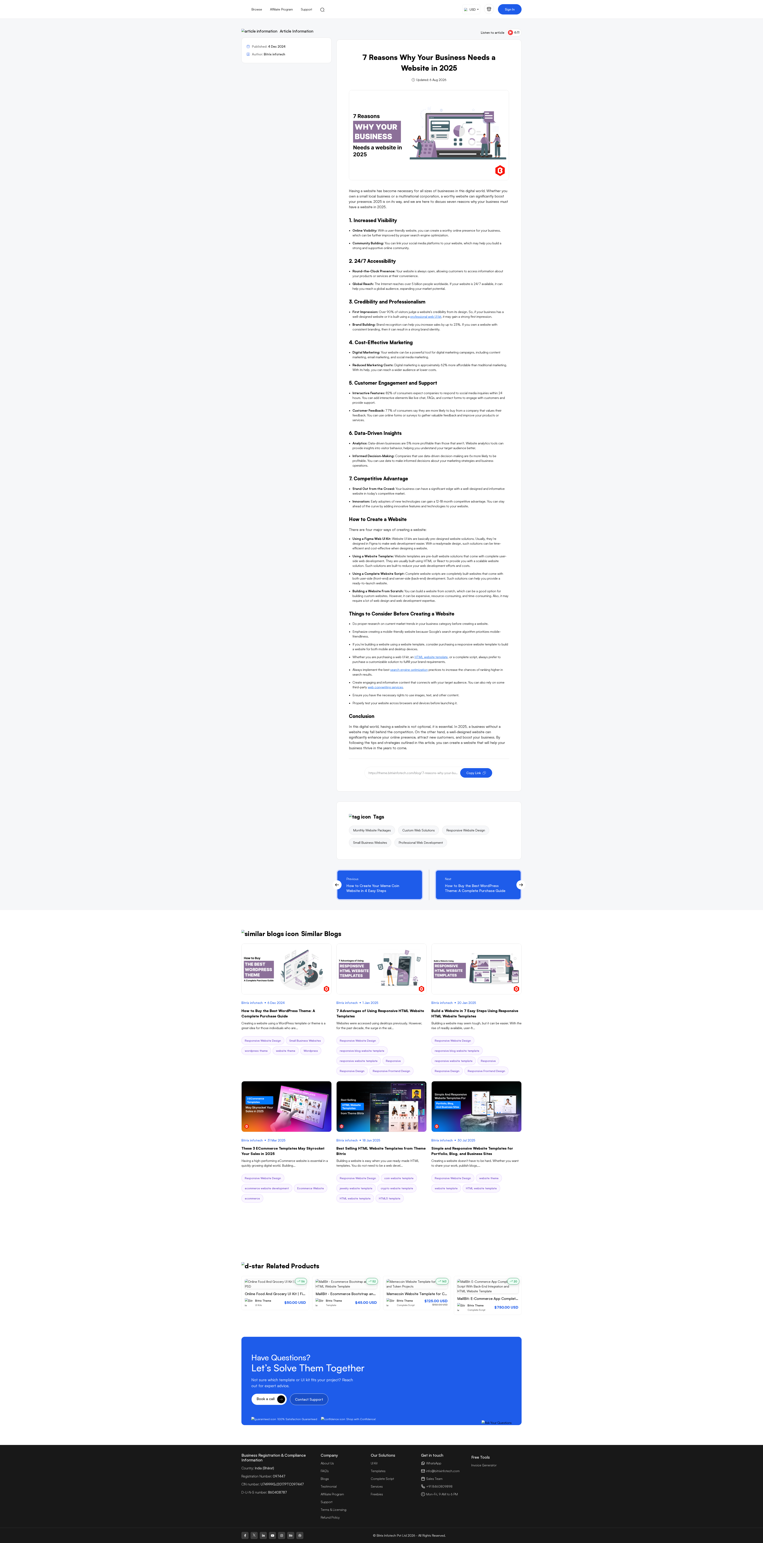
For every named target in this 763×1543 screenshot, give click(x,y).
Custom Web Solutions (418, 830)
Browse (256, 9)
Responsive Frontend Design (391, 1071)
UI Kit (374, 1463)
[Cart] (489, 9)
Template (331, 1305)
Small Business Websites (370, 843)
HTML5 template (389, 1198)
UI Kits (258, 1305)
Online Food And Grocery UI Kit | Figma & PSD (283, 1294)
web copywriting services (385, 687)
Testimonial (329, 1486)
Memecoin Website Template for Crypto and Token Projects (436, 1294)
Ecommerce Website (310, 1188)
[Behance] (290, 1535)
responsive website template (359, 1060)
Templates (378, 1471)
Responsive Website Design (465, 830)
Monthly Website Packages (372, 830)
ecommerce (252, 1198)
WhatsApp (433, 1463)
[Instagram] (281, 1535)
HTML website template (431, 657)
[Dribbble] (299, 1535)
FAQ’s (325, 1471)
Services (377, 1486)
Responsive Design (352, 1071)
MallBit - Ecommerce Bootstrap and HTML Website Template (367, 1294)
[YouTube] (272, 1535)
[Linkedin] (263, 1535)
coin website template (398, 1178)
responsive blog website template (362, 1050)
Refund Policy (330, 1517)
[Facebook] (245, 1535)
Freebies (377, 1494)
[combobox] (471, 9)
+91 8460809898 (439, 1486)
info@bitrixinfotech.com (443, 1471)
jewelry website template (356, 1188)
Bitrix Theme (263, 1300)
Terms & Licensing (333, 1510)
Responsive (393, 1060)
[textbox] (470, 9)
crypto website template (397, 1188)
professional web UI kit (425, 317)
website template (446, 1188)
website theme (285, 1050)
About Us (327, 1463)
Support (306, 9)
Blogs (325, 1479)
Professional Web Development (421, 843)
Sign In (510, 9)
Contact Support (309, 1399)
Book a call (266, 1399)
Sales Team (434, 1479)
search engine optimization (409, 670)
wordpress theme (256, 1050)
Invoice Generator (484, 1465)
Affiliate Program (281, 9)
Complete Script (405, 1305)
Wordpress (311, 1050)
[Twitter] (254, 1535)
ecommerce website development (267, 1188)
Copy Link (473, 773)
